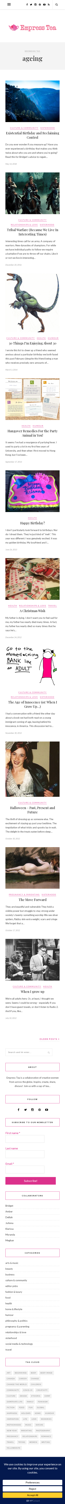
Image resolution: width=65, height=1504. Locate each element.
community (13, 1390)
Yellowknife (13, 1448)
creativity (42, 1390)
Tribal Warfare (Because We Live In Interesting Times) (32, 232)
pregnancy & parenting (24, 894)
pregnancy (12, 1436)
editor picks (11, 1286)
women (33, 1442)
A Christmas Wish (32, 611)
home (38, 1413)
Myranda (10, 1234)
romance (46, 1436)
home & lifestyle (13, 1309)
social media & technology (19, 1343)
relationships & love (24, 225)
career (23, 1379)
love (34, 1419)
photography (43, 1431)
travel (52, 605)
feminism (43, 1402)
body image (46, 1373)
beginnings (21, 1373)
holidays (26, 1413)
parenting (26, 1431)
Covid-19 (27, 1390)
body (33, 1373)
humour (53, 338)
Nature (39, 1425)
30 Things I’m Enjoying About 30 (32, 343)
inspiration (13, 1419)
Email (9, 1163)
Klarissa (9, 1228)
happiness (12, 1413)
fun (31, 1407)
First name (12, 1133)
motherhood (14, 1425)
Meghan (9, 1240)
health (41, 338)
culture (11, 1396)
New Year (12, 1431)
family (30, 1402)
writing (46, 1442)
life (25, 1419)
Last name (11, 1148)
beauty (9, 1268)
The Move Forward (33, 900)
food (7, 1297)
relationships (30, 1436)
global (40, 1407)
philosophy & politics (16, 1320)
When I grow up (32, 991)
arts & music (11, 1263)
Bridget (9, 1205)
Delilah (9, 1217)
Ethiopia (35, 1396)
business (9, 1274)
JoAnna (9, 1223)
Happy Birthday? (32, 523)
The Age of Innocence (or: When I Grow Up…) (32, 704)
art (8, 1373)
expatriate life (15, 1402)
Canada (11, 1379)
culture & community (24, 128)
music (28, 1425)
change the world (17, 1384)
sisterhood (47, 128)
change (35, 1379)
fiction (11, 1407)
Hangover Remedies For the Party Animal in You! (33, 433)
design (23, 1396)
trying (21, 1442)
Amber (9, 1211)
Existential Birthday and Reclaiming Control (32, 135)
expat (47, 1396)
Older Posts (49, 1039)
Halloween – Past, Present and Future (32, 810)
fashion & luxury (13, 1291)
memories (46, 1419)
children (36, 1384)
